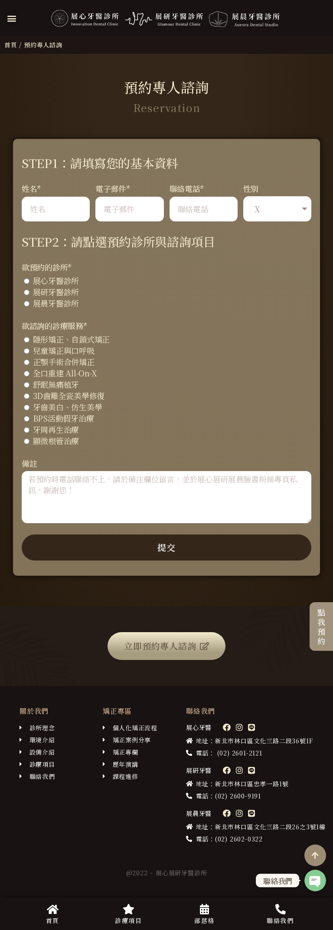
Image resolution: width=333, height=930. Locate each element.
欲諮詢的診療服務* (55, 325)
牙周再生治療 (56, 429)
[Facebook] (227, 727)
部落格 (204, 920)
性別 (250, 188)
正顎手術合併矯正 (64, 361)
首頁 (10, 44)
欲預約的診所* (47, 267)
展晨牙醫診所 (56, 303)
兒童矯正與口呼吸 (64, 350)
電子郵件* (113, 188)
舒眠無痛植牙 (56, 384)
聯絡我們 (280, 920)
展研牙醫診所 (56, 291)
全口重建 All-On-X (65, 373)
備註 (29, 463)
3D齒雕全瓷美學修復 (68, 395)
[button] (11, 18)
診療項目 (128, 920)
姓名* (31, 188)
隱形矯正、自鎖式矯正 (71, 339)
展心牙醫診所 (56, 280)
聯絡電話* (187, 188)
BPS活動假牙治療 (63, 418)
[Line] (251, 727)
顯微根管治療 (56, 440)
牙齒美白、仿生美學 (67, 406)
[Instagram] (239, 727)
